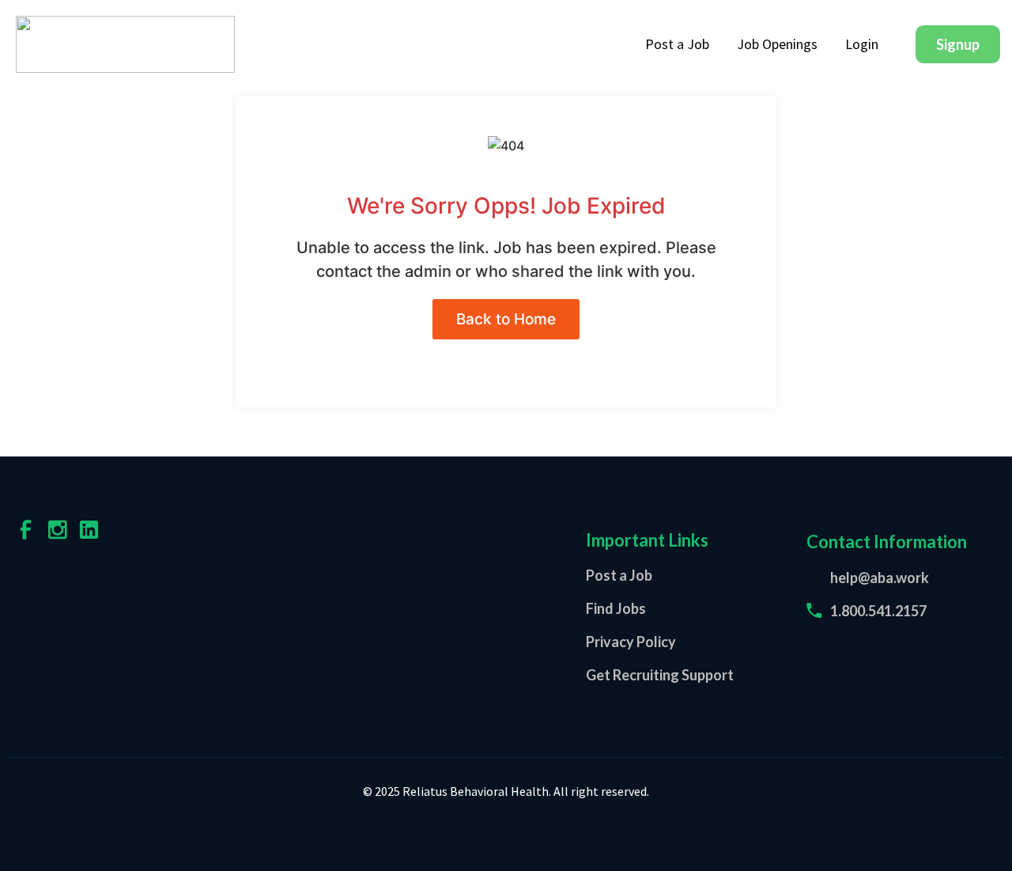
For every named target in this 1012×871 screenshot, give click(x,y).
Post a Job (677, 44)
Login (861, 44)
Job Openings (777, 44)
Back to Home (506, 319)
